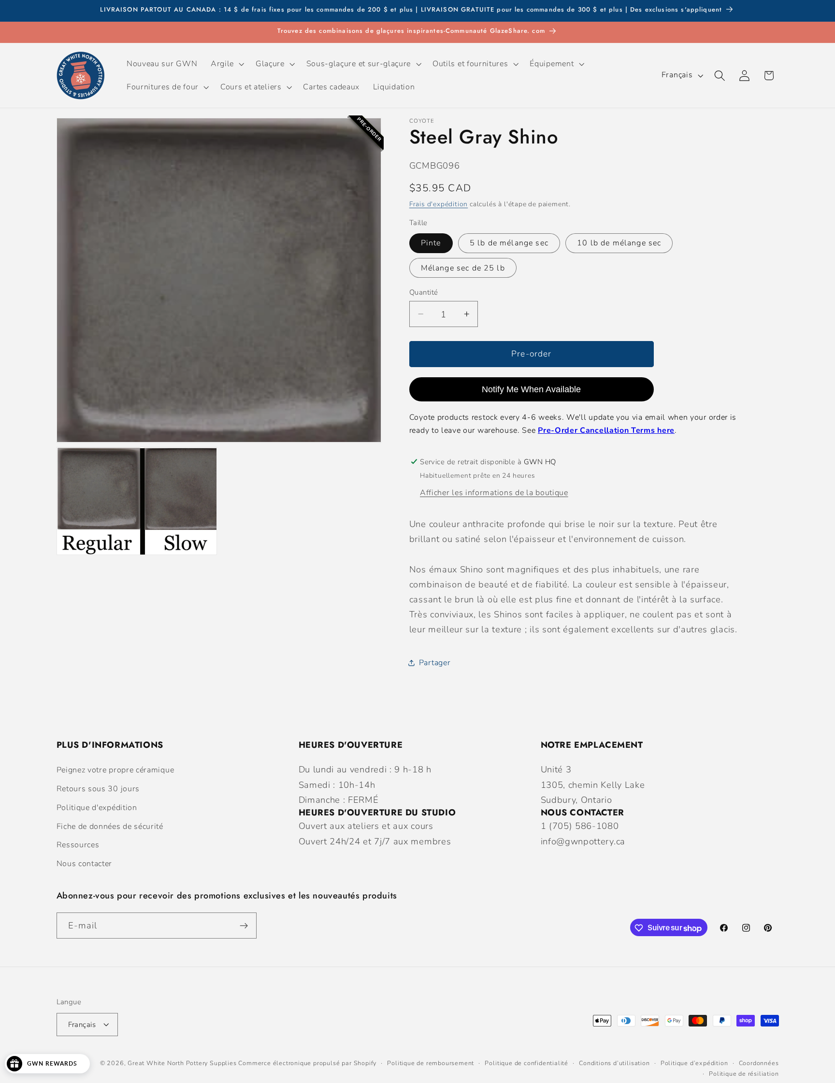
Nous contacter (85, 864)
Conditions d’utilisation (614, 1063)
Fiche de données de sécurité (110, 826)
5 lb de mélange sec (509, 243)
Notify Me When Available (531, 389)
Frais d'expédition (438, 203)
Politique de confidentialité (526, 1063)
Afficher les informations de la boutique (494, 492)
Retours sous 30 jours (98, 789)
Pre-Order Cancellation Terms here (606, 430)
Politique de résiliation (743, 1073)
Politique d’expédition (694, 1063)
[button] (226, 63)
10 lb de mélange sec (619, 243)
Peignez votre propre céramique (115, 770)
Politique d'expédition (97, 807)
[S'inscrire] (243, 925)
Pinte (431, 243)
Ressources (78, 845)
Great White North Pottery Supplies (182, 1063)
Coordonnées (759, 1063)
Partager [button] (435, 662)
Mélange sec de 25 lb (463, 268)
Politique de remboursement (430, 1063)
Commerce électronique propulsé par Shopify (307, 1063)
